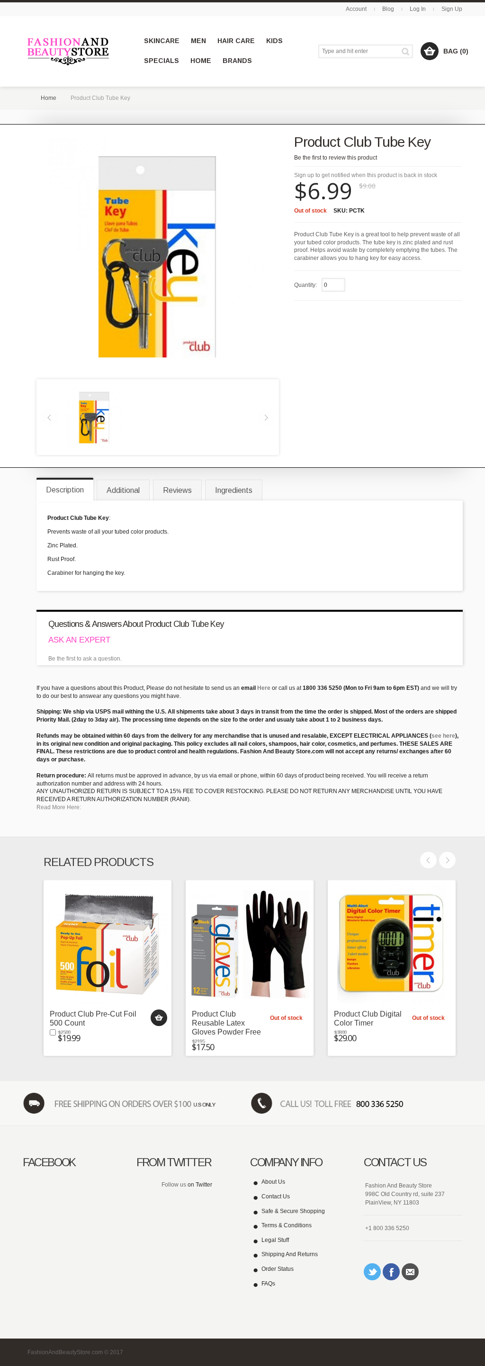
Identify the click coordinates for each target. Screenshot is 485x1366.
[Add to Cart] (159, 1017)
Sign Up (451, 9)
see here (443, 735)
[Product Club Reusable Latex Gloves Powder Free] (249, 944)
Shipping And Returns (289, 1254)
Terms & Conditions (286, 1225)
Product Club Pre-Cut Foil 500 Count (93, 1018)
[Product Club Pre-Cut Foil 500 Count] (107, 944)
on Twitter (200, 1184)
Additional (123, 490)
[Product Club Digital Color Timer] (391, 944)
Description (65, 490)
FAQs (268, 1283)
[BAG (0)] (430, 51)
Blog (388, 9)
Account (356, 9)
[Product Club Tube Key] (94, 416)
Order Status (277, 1269)
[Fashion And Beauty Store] (69, 51)
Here (263, 688)
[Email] (410, 1271)
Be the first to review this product (335, 157)
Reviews (177, 490)
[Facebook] (391, 1271)
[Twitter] (372, 1271)
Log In (418, 9)
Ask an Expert (79, 639)
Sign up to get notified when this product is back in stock (365, 175)
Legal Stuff (275, 1240)
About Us (273, 1182)
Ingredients (233, 490)
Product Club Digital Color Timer (368, 1018)
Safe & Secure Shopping (293, 1211)
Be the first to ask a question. (85, 658)
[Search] (407, 51)
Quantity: (305, 285)
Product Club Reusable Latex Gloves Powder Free (226, 1023)
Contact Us (275, 1196)
